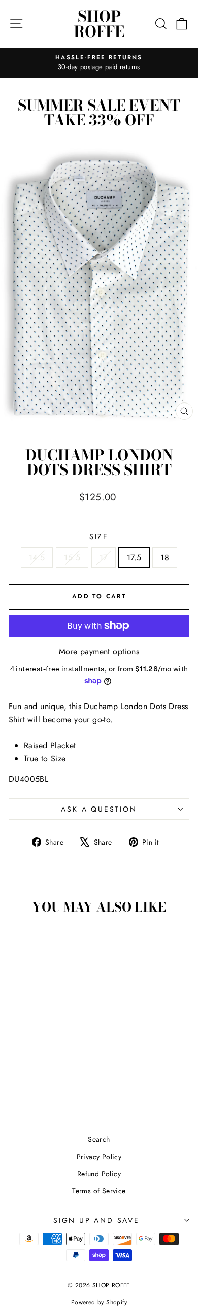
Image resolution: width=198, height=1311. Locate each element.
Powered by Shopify (99, 1302)
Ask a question (99, 809)
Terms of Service (98, 1191)
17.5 (134, 557)
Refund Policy (99, 1174)
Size (99, 536)
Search (99, 1139)
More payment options (99, 651)
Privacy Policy (99, 1157)
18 (164, 557)
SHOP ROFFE (99, 24)
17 (104, 557)
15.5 (72, 557)
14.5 (37, 557)
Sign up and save (96, 1220)
